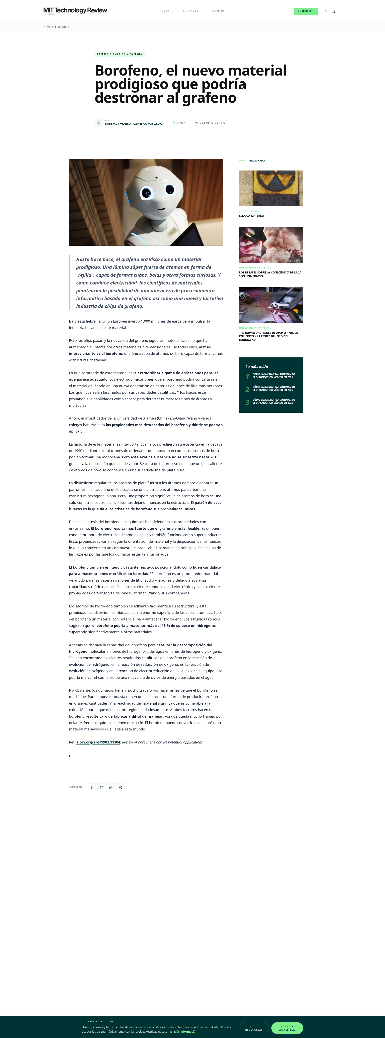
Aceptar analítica (287, 1028)
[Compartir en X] (101, 787)
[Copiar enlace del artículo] (121, 787)
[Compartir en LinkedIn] (111, 787)
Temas (165, 10)
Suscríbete (305, 11)
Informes (190, 10)
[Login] (326, 11)
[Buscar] (333, 11)
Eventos (218, 10)
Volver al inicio (58, 27)
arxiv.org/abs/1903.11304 (98, 742)
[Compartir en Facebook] (92, 787)
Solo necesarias (254, 1028)
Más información (185, 1031)
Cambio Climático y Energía (119, 53)
